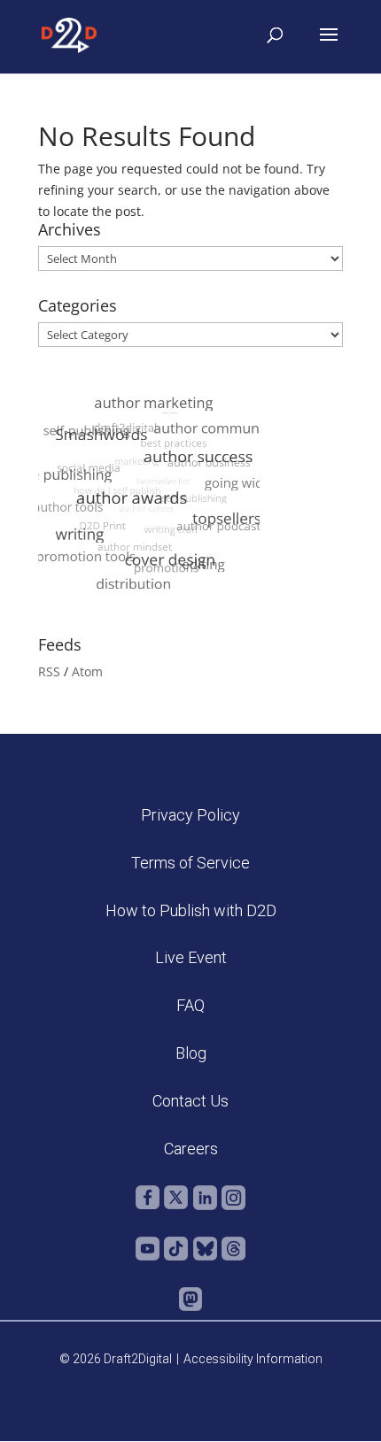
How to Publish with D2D (190, 910)
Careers (191, 1148)
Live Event (191, 957)
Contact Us (190, 1100)
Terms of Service (190, 862)
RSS (49, 671)
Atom (87, 671)
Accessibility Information (253, 1359)
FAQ (190, 1005)
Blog (190, 1053)
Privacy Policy (190, 815)
